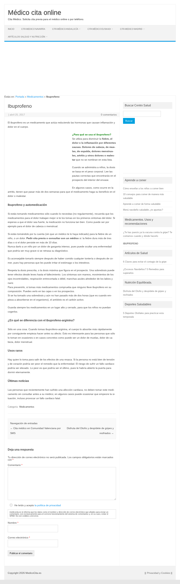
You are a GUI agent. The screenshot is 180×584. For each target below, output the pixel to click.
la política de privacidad (48, 505)
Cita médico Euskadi (99, 29)
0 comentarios (109, 114)
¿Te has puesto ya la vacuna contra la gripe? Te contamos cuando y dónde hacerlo (147, 234)
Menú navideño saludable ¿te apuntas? (143, 209)
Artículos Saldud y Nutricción (26, 37)
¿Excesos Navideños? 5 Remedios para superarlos (143, 271)
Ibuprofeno (130, 243)
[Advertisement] (90, 70)
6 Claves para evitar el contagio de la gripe (144, 261)
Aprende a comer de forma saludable (141, 204)
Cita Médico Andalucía (65, 29)
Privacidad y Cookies (158, 572)
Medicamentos (35, 96)
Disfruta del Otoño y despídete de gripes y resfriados (144, 293)
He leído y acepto (37, 505)
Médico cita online (34, 12)
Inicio (11, 29)
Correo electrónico (19, 537)
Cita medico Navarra (33, 29)
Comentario (15, 465)
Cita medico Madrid (131, 29)
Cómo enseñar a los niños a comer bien (143, 188)
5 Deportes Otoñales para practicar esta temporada (143, 315)
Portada (19, 96)
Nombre (13, 522)
